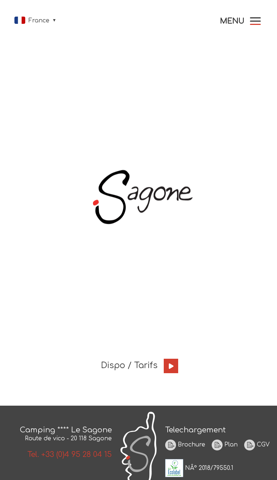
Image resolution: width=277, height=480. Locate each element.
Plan (230, 445)
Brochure (190, 445)
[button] (240, 21)
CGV (262, 445)
